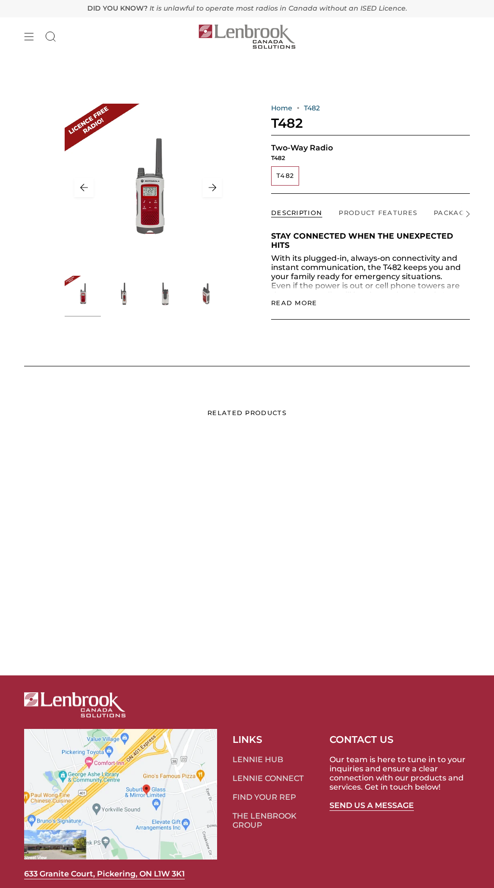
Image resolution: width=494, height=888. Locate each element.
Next (212, 187)
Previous (84, 187)
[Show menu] (29, 37)
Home (281, 108)
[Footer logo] (74, 704)
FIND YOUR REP (264, 797)
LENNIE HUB (258, 759)
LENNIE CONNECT (268, 778)
